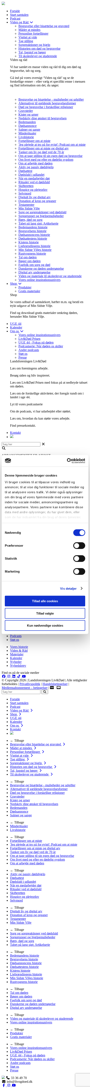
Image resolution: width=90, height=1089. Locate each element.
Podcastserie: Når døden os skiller (40, 346)
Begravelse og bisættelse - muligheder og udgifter (51, 99)
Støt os (22, 353)
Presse (22, 357)
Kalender (16, 327)
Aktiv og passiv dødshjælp (36, 167)
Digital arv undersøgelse (34, 272)
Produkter (24, 287)
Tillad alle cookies (45, 601)
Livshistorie (26, 137)
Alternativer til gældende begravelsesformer (47, 103)
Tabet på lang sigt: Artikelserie (38, 223)
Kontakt (15, 432)
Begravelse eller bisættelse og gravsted (43, 26)
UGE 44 (15, 323)
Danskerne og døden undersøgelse (41, 268)
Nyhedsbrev (18, 665)
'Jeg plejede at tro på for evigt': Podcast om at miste (52, 144)
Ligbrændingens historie (34, 246)
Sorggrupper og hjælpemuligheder (41, 216)
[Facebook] (4, 676)
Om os (15, 331)
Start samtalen (19, 14)
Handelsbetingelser (55, 684)
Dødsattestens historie (32, 238)
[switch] (79, 545)
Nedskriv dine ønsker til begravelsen (42, 118)
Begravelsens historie (32, 231)
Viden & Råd (19, 650)
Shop (14, 283)
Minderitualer (27, 133)
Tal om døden (27, 257)
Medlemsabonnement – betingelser (25, 687)
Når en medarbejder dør (34, 178)
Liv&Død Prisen (29, 338)
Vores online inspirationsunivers (39, 280)
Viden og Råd (19, 22)
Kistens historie (28, 242)
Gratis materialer (29, 291)
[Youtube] (24, 676)
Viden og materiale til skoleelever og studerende (50, 276)
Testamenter (26, 204)
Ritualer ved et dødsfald (34, 182)
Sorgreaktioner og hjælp (34, 45)
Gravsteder (25, 111)
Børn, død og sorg (30, 219)
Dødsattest (25, 171)
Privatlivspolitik (29, 684)
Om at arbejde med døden (35, 163)
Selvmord (24, 193)
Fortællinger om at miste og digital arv (43, 148)
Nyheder (16, 662)
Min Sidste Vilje (29, 208)
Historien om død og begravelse (39, 48)
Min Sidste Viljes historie (34, 250)
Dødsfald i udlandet (31, 174)
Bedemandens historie (33, 227)
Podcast (15, 18)
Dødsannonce (27, 126)
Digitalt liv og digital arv (34, 197)
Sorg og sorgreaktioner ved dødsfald (42, 212)
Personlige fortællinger (33, 33)
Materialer (16, 654)
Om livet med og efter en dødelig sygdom (45, 159)
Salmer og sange (29, 129)
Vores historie (19, 647)
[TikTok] (19, 676)
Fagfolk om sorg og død (34, 265)
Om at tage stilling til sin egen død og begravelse (50, 156)
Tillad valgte (45, 613)
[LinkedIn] (14, 676)
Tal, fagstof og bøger (32, 52)
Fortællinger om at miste (34, 141)
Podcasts (16, 636)
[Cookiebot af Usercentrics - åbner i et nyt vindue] (67, 460)
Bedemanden (27, 122)
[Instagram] (9, 676)
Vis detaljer (68, 588)
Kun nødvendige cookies (45, 625)
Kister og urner (28, 114)
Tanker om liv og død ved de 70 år (41, 152)
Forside (15, 11)
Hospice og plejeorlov (33, 189)
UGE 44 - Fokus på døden (36, 342)
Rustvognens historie (32, 253)
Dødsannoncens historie (34, 235)
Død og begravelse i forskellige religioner (45, 107)
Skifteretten (25, 186)
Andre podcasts (28, 350)
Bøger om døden (29, 261)
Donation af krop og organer (37, 201)
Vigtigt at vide (27, 37)
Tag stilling (25, 41)
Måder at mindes (29, 30)
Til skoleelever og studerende (37, 56)
